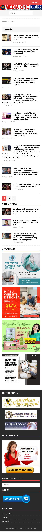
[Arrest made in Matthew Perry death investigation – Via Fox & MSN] (6, 225)
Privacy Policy (6, 514)
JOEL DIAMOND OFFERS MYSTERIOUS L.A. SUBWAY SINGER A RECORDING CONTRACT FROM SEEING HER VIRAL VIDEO (26, 171)
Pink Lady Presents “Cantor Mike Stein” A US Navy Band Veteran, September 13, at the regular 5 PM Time (25, 116)
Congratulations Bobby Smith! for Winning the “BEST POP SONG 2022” (25, 52)
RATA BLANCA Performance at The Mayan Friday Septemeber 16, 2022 (25, 66)
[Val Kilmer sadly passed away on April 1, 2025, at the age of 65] (6, 213)
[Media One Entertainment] (21, 7)
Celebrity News (9, 204)
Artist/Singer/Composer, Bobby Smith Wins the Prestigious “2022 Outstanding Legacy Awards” (26, 81)
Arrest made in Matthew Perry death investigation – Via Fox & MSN (25, 222)
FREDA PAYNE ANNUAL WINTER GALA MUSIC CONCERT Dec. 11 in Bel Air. (26, 37)
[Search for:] (21, 13)
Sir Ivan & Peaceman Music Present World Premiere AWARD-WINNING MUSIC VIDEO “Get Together (25, 132)
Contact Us (6, 521)
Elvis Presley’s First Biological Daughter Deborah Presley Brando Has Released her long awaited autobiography (25, 237)
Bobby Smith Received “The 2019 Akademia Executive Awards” (26, 185)
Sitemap (5, 517)
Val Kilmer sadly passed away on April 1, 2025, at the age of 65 (26, 210)
